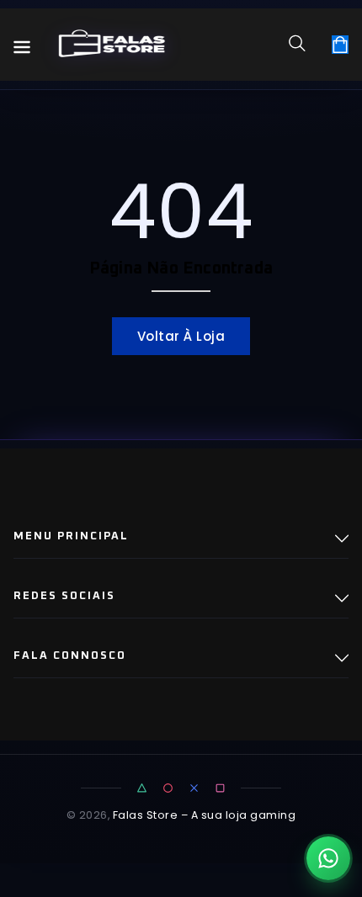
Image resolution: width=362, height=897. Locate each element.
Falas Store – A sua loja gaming (204, 815)
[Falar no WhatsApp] (328, 858)
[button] (303, 43)
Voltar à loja (181, 336)
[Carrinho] (340, 44)
